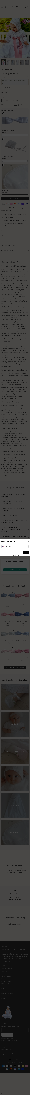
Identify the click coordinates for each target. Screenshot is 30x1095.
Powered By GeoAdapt (15, 555)
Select (25, 552)
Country (3, 544)
